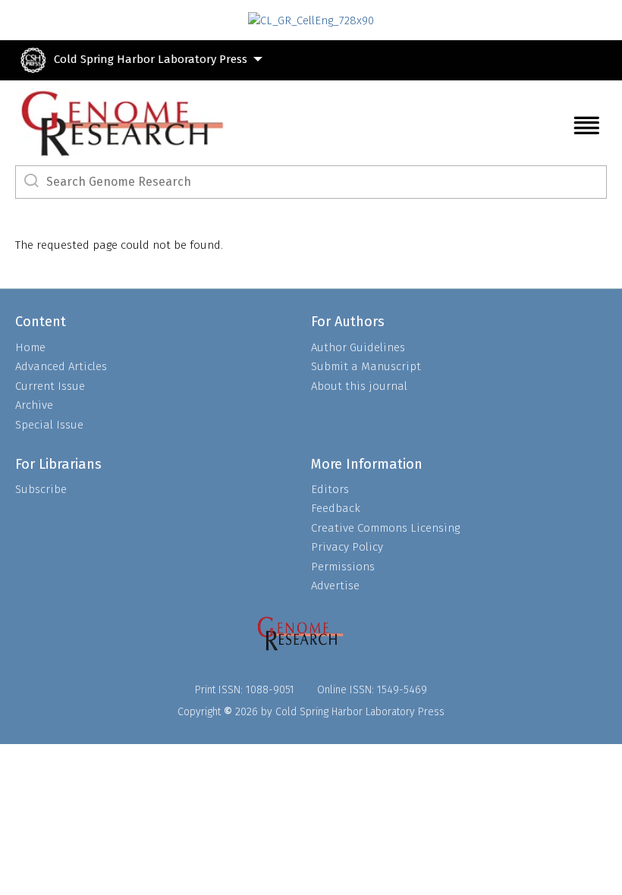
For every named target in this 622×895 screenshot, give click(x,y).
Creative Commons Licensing (385, 528)
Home (30, 347)
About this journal (359, 386)
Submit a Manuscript (366, 366)
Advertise (335, 585)
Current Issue (50, 386)
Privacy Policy (347, 547)
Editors (330, 489)
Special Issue (49, 425)
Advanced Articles (61, 366)
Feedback (335, 508)
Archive (34, 405)
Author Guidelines (358, 347)
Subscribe (41, 489)
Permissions (343, 566)
